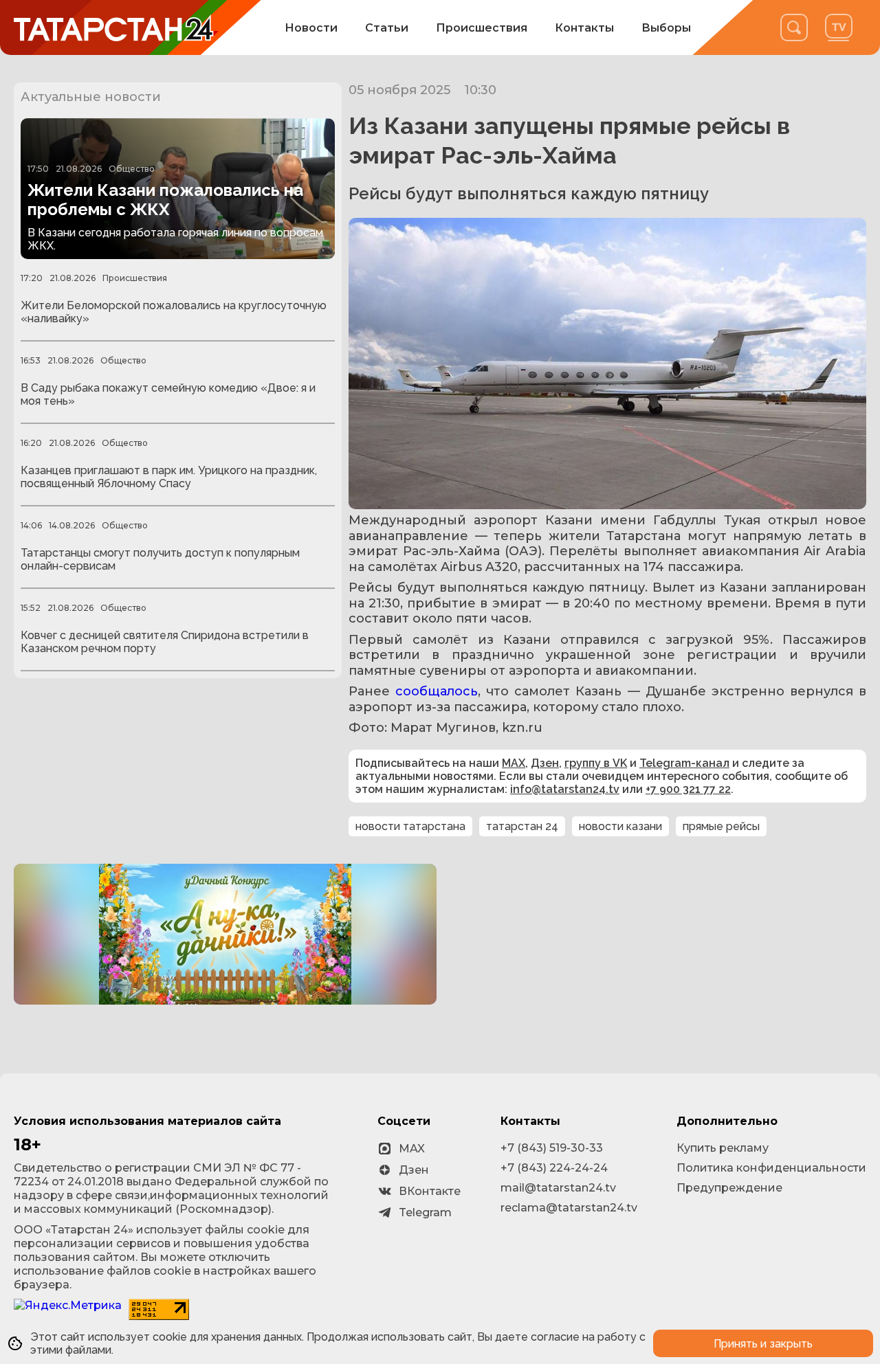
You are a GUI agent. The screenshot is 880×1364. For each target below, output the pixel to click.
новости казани (620, 826)
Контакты (584, 27)
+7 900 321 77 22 (688, 789)
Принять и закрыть (763, 1343)
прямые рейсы (721, 826)
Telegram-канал (684, 763)
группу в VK (595, 763)
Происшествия (481, 27)
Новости (311, 27)
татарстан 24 (522, 826)
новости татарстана (410, 826)
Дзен (545, 763)
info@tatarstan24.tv (564, 789)
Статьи (386, 27)
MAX (513, 763)
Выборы (666, 27)
